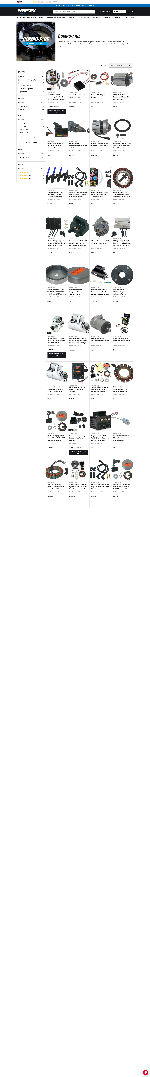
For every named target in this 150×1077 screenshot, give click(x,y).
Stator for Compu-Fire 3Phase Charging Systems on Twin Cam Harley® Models (122, 194)
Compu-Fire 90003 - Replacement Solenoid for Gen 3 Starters (121, 97)
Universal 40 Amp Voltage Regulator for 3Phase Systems (77, 438)
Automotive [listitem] (24, 106)
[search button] (93, 11)
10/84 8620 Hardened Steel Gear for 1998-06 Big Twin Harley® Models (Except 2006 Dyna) (122, 146)
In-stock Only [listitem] (24, 157)
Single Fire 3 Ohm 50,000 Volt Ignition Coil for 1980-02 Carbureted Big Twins (100, 438)
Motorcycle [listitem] (23, 109)
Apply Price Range (31, 142)
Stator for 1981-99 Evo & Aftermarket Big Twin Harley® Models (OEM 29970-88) (120, 389)
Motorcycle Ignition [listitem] (26, 89)
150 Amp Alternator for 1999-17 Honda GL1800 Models (100, 242)
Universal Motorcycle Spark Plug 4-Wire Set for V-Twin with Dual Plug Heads (78, 194)
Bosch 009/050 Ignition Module (98, 96)
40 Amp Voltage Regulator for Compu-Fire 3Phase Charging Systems (55, 146)
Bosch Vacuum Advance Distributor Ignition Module (121, 339)
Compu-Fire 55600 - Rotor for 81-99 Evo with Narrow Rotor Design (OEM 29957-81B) (55, 292)
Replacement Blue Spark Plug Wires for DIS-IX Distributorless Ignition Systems (55, 195)
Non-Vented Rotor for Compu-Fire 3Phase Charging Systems (76, 292)
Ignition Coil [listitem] (24, 92)
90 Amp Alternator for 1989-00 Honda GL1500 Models (100, 145)
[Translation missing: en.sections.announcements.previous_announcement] (18, 5)
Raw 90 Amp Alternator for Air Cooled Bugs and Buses (100, 339)
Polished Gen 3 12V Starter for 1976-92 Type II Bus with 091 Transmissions (56, 341)
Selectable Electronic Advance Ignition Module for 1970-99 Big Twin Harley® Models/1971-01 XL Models (56, 97)
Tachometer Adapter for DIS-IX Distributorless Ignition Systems (121, 438)
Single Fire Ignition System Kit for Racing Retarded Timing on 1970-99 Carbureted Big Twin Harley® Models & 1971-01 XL (100, 195)
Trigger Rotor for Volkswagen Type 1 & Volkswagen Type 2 (120, 292)
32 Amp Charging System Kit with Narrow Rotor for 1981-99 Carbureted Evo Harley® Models (121, 487)
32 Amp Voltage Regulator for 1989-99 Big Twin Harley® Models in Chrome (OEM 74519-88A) (122, 243)
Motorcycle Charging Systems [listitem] (30, 80)
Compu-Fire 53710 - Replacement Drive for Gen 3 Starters (78, 146)
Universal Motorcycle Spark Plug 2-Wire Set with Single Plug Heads (100, 487)
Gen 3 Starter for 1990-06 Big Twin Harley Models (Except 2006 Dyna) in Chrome (55, 389)
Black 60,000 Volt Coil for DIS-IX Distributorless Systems (77, 389)
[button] (23, 18)
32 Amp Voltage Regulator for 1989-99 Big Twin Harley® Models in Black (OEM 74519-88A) (56, 243)
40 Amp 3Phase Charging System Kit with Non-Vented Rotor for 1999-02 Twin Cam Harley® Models (78, 487)
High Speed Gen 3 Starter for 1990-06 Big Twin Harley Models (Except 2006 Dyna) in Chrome (78, 341)
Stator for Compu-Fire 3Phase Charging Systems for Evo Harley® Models (55, 487)
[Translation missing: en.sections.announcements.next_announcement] (132, 5)
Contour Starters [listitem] (25, 86)
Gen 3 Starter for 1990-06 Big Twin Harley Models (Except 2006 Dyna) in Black (100, 292)
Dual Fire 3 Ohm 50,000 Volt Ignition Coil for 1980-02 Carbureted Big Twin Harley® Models (78, 243)
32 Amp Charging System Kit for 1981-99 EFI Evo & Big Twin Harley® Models (56, 438)
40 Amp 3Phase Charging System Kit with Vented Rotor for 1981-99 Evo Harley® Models (99, 390)
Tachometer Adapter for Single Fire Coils (77, 96)
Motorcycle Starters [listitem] (26, 83)
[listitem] (31, 124)
